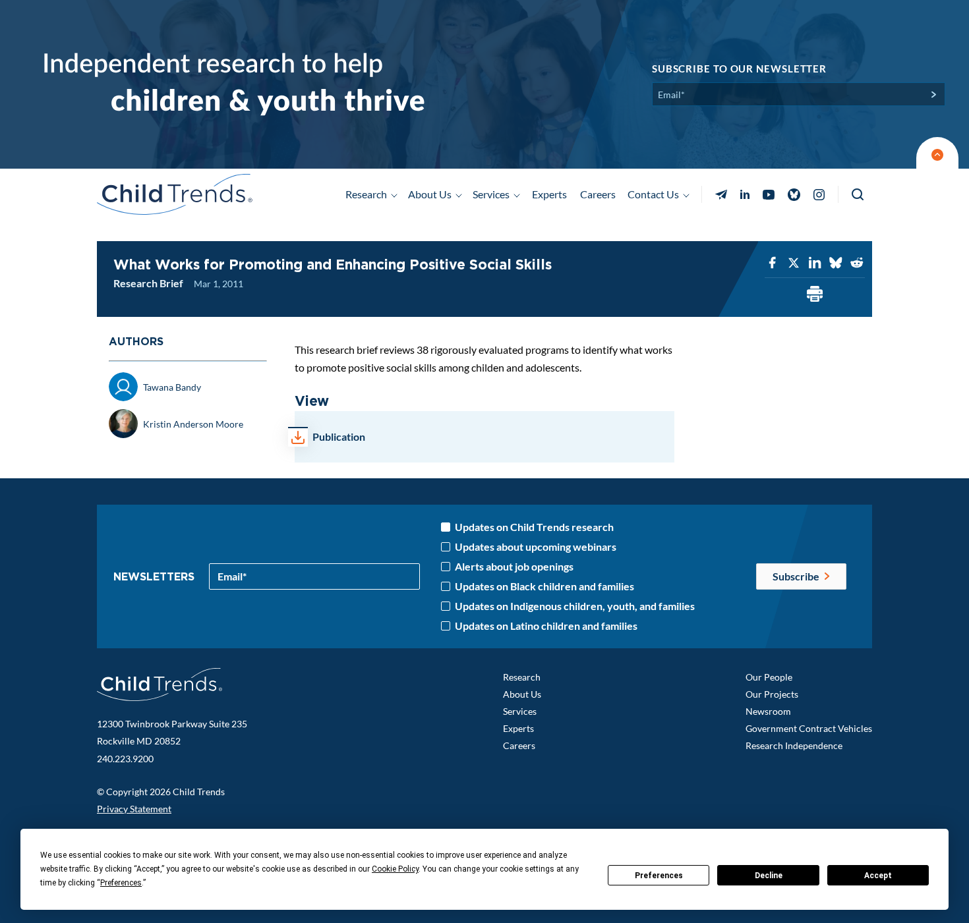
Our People (769, 677)
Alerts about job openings (514, 567)
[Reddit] (857, 263)
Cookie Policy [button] (395, 869)
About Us (522, 694)
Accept (878, 875)
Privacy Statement (134, 808)
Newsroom (768, 711)
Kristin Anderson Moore (193, 424)
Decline (768, 875)
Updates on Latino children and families (546, 626)
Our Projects (772, 694)
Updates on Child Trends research (534, 527)
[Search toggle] (858, 195)
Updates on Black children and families (544, 586)
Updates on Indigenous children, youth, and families (575, 606)
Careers (598, 194)
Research (522, 677)
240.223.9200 (125, 758)
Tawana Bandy (172, 387)
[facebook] (772, 263)
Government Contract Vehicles (809, 728)
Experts (549, 194)
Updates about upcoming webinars (535, 547)
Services (520, 711)
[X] (794, 263)
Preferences (659, 875)
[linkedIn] (815, 263)
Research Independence (794, 745)
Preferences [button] (121, 882)
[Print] (815, 295)
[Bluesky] (836, 263)
